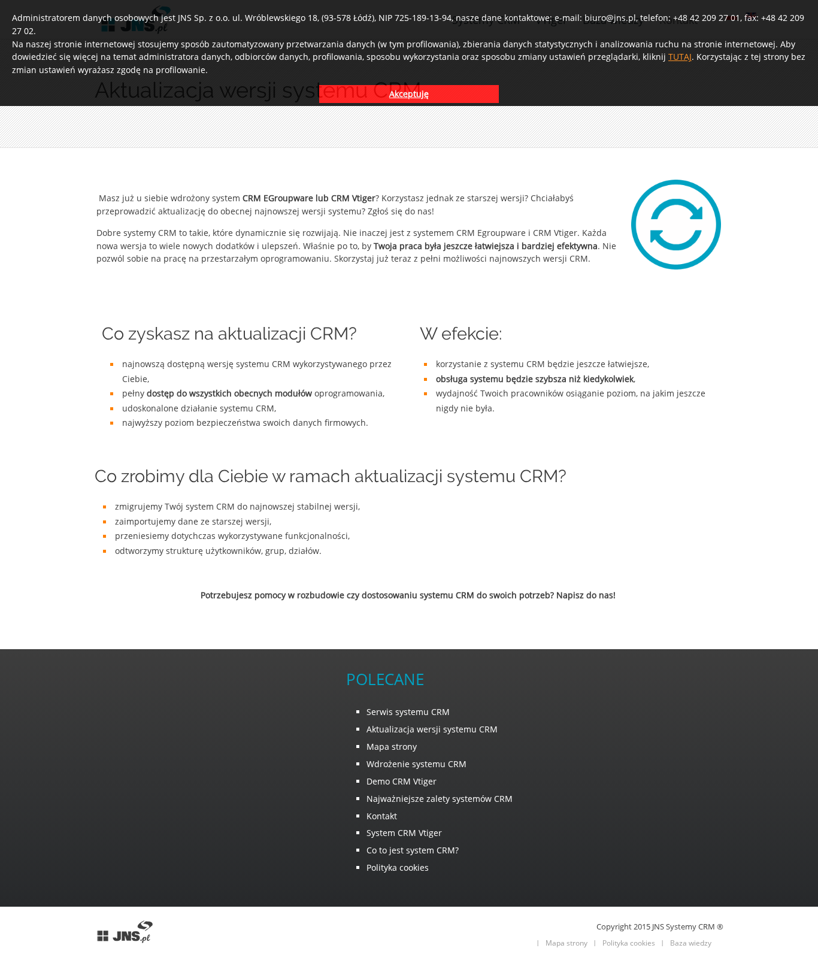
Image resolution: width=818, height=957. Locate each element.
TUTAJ (680, 56)
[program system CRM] (124, 941)
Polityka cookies (628, 943)
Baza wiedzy (690, 943)
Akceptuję (409, 93)
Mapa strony (566, 943)
